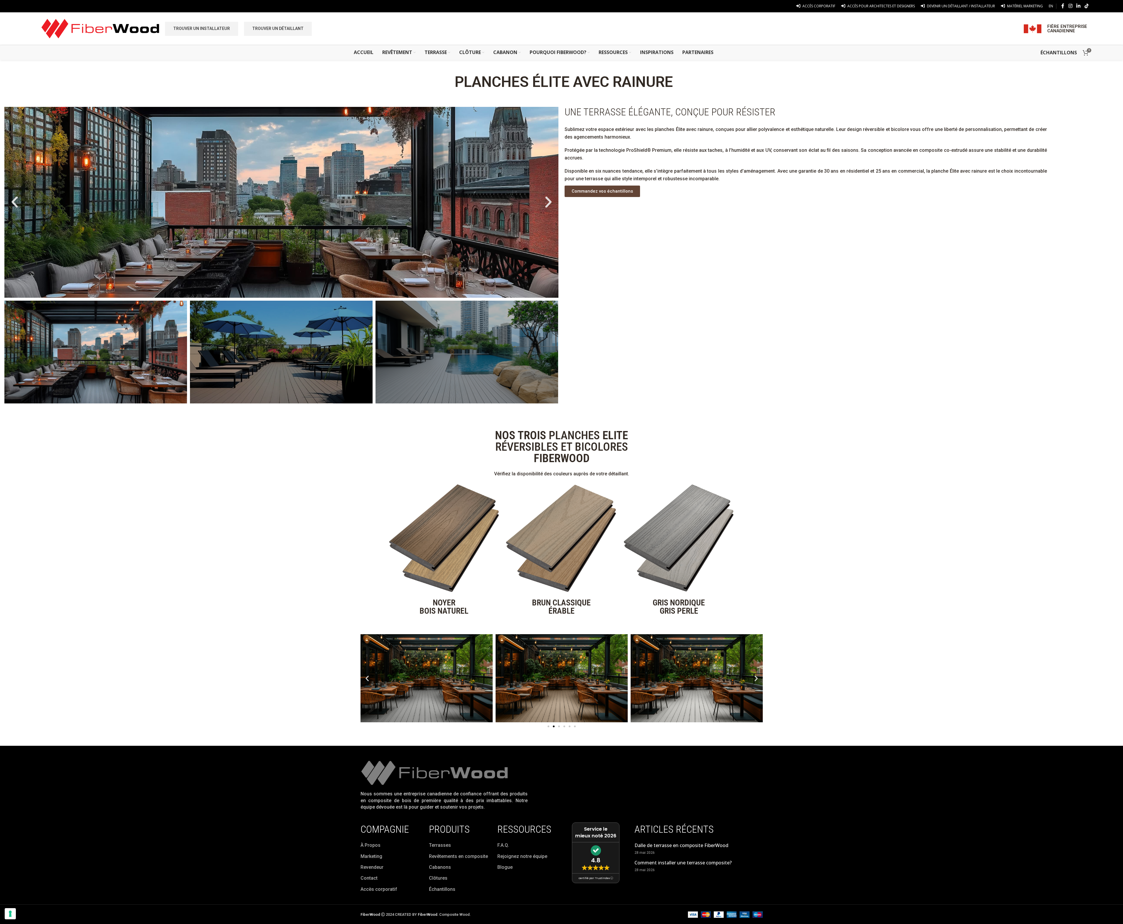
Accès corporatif (379, 889)
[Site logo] (100, 28)
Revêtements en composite (458, 856)
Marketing (371, 856)
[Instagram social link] (1070, 6)
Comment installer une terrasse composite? (683, 862)
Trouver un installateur (201, 28)
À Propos (370, 845)
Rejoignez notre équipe (522, 856)
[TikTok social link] (1086, 6)
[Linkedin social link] (1078, 6)
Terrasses (440, 845)
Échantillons (442, 889)
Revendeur (372, 867)
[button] (14, 202)
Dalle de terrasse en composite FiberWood (681, 845)
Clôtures (438, 878)
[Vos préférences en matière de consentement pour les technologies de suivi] (10, 913)
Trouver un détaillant (278, 28)
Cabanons (440, 867)
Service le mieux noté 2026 (595, 832)
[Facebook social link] (1062, 6)
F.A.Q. (503, 845)
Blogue (505, 867)
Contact (369, 878)
